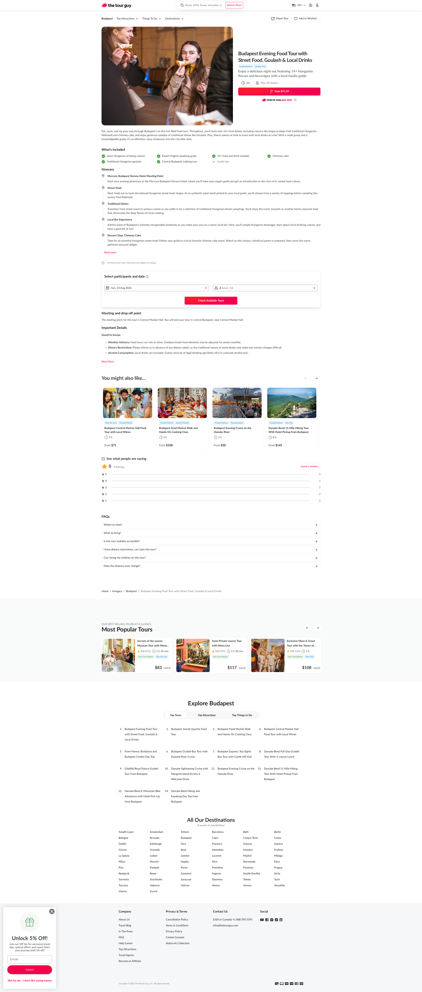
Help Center (126, 943)
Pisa (121, 867)
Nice (214, 861)
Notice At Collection (177, 943)
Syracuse (186, 879)
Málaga (278, 855)
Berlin (277, 832)
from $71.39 (282, 91)
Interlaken (218, 850)
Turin (277, 879)
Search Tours (234, 5)
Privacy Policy (174, 931)
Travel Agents (126, 955)
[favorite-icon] (146, 393)
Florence (217, 844)
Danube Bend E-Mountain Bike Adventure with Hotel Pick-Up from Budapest (142, 796)
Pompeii (154, 867)
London (185, 855)
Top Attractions (127, 949)
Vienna (123, 891)
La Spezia (124, 855)
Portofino (217, 867)
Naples (185, 861)
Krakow (278, 850)
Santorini (186, 873)
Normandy (249, 861)
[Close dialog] (52, 911)
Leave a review (309, 466)
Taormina (217, 879)
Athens (185, 832)
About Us (124, 919)
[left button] (306, 378)
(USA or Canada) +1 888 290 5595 (232, 919)
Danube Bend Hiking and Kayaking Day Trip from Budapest (185, 796)
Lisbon (153, 855)
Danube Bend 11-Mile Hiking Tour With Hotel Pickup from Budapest (281, 774)
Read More (108, 361)
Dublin (122, 844)
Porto (184, 867)
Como (277, 838)
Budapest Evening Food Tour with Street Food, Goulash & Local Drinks (141, 734)
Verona (247, 885)
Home (105, 591)
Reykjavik (124, 873)
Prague (278, 867)
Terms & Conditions (177, 925)
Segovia (216, 873)
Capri (215, 838)
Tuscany (123, 885)
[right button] (316, 378)
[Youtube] (262, 920)
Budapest (107, 18)
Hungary (117, 591)
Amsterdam (156, 832)
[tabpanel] (211, 765)
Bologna (123, 838)
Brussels (154, 838)
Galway (247, 844)
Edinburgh (156, 844)
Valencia (155, 885)
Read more (110, 252)
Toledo (247, 879)
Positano (248, 867)
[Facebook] (267, 920)
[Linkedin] (281, 919)
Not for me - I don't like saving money (30, 980)
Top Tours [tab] (175, 715)
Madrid (247, 855)
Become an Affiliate (130, 961)
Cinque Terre (250, 838)
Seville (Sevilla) (251, 873)
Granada (155, 850)
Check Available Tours (211, 300)
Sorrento (124, 879)
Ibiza (183, 850)
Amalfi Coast (126, 832)
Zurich (153, 891)
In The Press (126, 931)
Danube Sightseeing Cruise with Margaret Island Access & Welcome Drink (189, 774)
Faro (183, 844)
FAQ (121, 937)
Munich (154, 861)
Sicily (277, 873)
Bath (246, 832)
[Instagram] (272, 920)
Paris (277, 861)
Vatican (185, 885)
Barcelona (218, 832)
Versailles (279, 885)
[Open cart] (317, 5)
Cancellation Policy (177, 919)
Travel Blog (125, 925)
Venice (216, 885)
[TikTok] (276, 919)
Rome (153, 873)
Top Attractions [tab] (207, 715)
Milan (122, 861)
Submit (30, 969)
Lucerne (216, 855)
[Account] (310, 5)
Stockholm (156, 879)
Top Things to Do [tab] (242, 715)
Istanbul (247, 850)
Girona (123, 850)
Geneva (278, 844)
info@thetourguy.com (225, 925)
